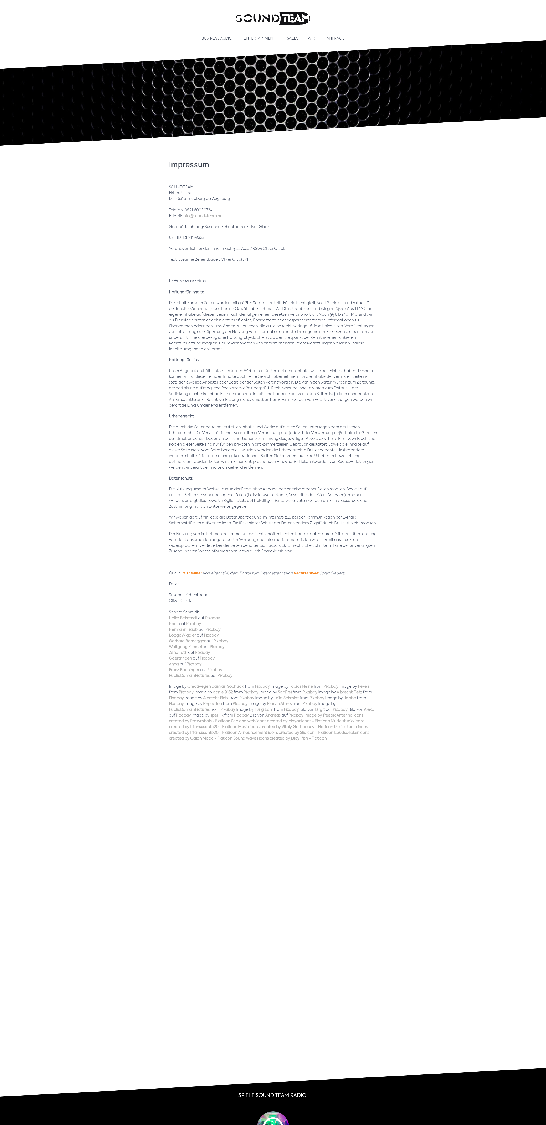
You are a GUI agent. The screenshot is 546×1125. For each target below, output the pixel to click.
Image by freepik (320, 715)
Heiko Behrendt (183, 618)
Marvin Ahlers (279, 704)
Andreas (273, 715)
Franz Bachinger (184, 670)
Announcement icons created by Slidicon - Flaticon (285, 733)
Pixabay (212, 618)
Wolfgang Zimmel (185, 647)
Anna (174, 664)
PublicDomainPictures (189, 676)
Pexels (363, 687)
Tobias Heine (301, 687)
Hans (173, 624)
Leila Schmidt (286, 698)
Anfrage (336, 39)
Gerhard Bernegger (187, 641)
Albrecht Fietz (349, 692)
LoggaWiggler (182, 635)
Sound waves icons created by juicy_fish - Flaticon (280, 738)
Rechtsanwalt (306, 573)
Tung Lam (264, 710)
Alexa (369, 710)
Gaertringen (180, 658)
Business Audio (217, 39)
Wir (311, 39)
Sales (292, 39)
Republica (212, 704)
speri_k (216, 715)
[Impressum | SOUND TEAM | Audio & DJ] (273, 27)
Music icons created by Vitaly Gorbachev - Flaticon (285, 727)
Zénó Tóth (178, 653)
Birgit (320, 710)
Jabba (350, 698)
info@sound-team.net (203, 216)
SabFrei (285, 692)
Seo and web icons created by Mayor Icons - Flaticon (280, 721)
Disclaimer (192, 573)
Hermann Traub (183, 630)
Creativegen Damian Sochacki (215, 687)
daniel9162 (223, 692)
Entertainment (259, 39)
